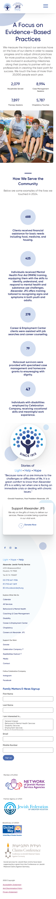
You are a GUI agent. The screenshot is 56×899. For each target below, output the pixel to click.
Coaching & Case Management (16, 614)
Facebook (7, 680)
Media (5, 659)
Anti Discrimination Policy (12, 888)
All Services (7, 604)
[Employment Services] (28, 728)
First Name (8, 694)
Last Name (8, 705)
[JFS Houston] (13, 6)
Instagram (7, 676)
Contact (6, 663)
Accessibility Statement (12, 885)
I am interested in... (12, 716)
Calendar (7, 599)
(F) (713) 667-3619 (10, 584)
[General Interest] (28, 721)
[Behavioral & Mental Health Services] (28, 723)
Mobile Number (10, 745)
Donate (6, 645)
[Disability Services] (28, 725)
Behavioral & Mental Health (14, 609)
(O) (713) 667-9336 (10, 580)
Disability (7, 618)
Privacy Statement (10, 892)
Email (5, 734)
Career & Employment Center (15, 623)
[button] (45, 6)
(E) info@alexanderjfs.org (13, 588)
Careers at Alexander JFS (14, 632)
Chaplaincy (8, 628)
